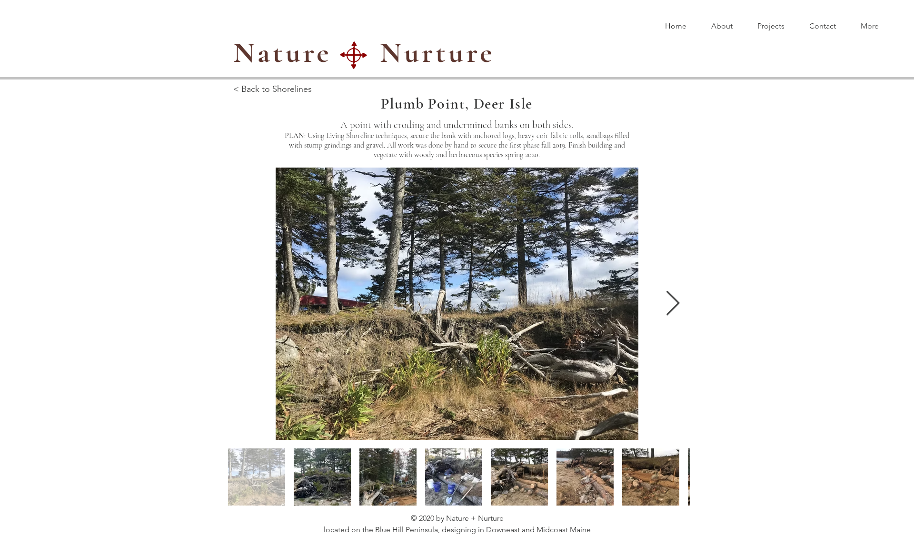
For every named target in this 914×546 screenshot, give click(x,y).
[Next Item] (673, 303)
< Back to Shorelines (272, 89)
